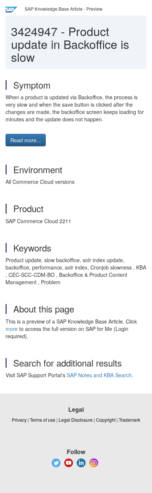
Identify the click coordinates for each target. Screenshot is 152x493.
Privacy (19, 420)
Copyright (105, 420)
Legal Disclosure (76, 420)
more (12, 328)
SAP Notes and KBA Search (99, 375)
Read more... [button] (25, 140)
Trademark (129, 420)
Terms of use (42, 420)
